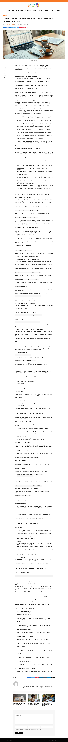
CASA (9, 10)
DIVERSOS (58, 10)
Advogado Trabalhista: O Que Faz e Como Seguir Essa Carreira (19, 704)
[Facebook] (5, 67)
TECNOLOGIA (46, 10)
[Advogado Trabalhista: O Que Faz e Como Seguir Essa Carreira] (19, 698)
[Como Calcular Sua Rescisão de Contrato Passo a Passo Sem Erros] (34, 44)
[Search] (65, 5)
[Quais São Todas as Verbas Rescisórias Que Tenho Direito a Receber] (48, 698)
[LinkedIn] (5, 72)
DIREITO (5, 15)
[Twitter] (5, 69)
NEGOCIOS (35, 10)
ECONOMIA (14, 10)
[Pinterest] (5, 75)
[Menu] (2, 5)
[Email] (5, 77)
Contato (63, 740)
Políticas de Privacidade (51, 740)
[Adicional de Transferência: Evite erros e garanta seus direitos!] (34, 698)
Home (4, 13)
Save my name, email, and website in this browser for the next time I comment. (29, 729)
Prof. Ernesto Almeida (10, 24)
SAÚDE (40, 10)
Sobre (45, 740)
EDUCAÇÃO (20, 10)
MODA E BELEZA (28, 10)
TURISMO (52, 10)
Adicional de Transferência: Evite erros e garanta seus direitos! (33, 704)
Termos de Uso (58, 740)
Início (42, 740)
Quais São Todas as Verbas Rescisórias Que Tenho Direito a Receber (47, 704)
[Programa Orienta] (34, 5)
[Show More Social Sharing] (28, 27)
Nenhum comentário (24, 24)
